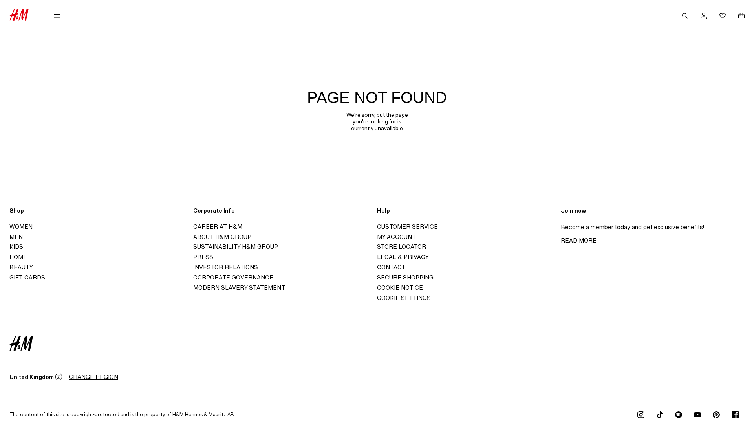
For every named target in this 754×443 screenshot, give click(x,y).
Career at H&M (217, 226)
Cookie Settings (404, 297)
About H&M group (222, 236)
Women (21, 226)
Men (16, 236)
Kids (16, 246)
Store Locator (401, 246)
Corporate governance (233, 277)
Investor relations (225, 267)
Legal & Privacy (403, 257)
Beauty (21, 267)
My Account (396, 236)
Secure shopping (405, 277)
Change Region (93, 376)
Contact (391, 267)
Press (203, 257)
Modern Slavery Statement (239, 287)
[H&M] (19, 16)
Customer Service (407, 226)
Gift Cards (27, 277)
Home (18, 257)
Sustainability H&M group (235, 246)
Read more (579, 240)
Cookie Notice (400, 287)
